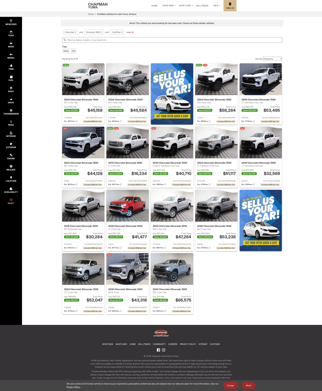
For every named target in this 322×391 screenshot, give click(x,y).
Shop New (168, 6)
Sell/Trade (202, 5)
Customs (215, 344)
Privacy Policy (188, 344)
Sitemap (203, 344)
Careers (172, 344)
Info (215, 6)
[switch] (66, 51)
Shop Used (185, 6)
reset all (130, 32)
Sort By (258, 59)
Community (159, 344)
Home (154, 5)
